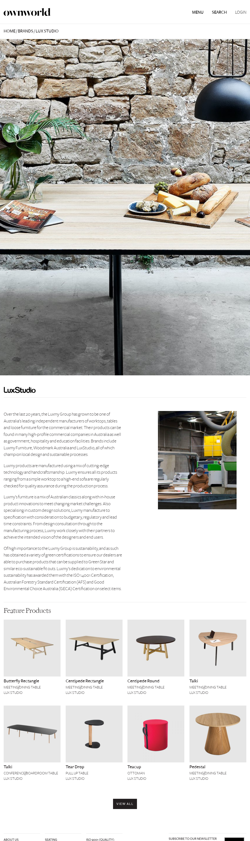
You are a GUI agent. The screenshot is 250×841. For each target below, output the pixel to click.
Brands (25, 31)
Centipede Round (143, 681)
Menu (198, 12)
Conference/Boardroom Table (31, 773)
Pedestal (197, 766)
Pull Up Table (77, 773)
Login (240, 12)
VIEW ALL (125, 804)
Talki (193, 681)
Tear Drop (75, 766)
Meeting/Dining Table (22, 687)
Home (9, 31)
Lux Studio (13, 692)
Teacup (134, 766)
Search (219, 12)
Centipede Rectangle (85, 681)
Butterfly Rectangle (21, 681)
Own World (27, 12)
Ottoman (136, 773)
